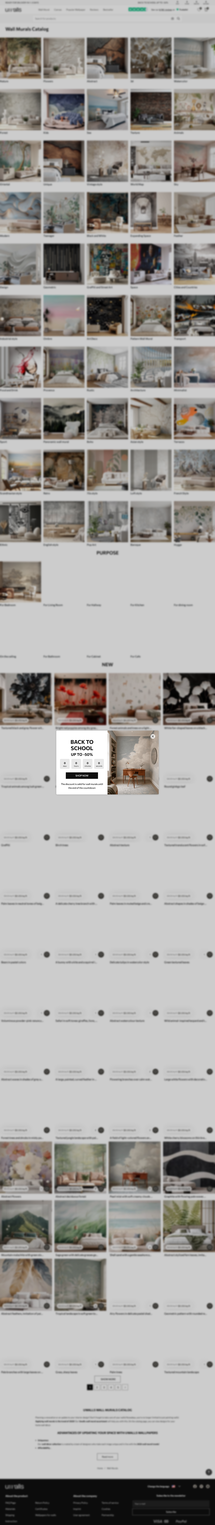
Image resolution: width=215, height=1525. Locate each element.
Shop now (81, 775)
